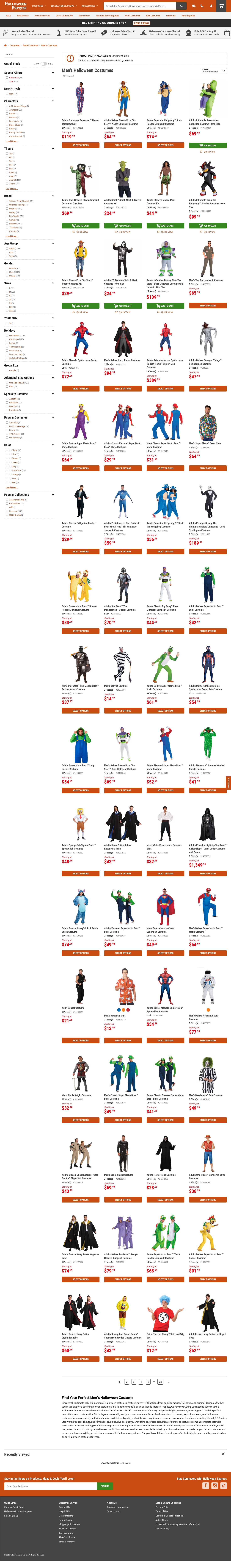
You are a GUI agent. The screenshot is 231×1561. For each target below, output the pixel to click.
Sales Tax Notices (67, 1528)
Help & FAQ (64, 1511)
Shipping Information (69, 1524)
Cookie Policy (162, 1528)
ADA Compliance (67, 1537)
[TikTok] (223, 1485)
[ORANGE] (123, 1010)
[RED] (128, 1010)
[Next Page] (168, 1382)
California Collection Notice (169, 1515)
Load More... (12, 141)
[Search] (181, 6)
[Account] (211, 6)
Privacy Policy (163, 1506)
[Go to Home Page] (5, 45)
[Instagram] (214, 1485)
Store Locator (113, 1511)
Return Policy (65, 1519)
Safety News (162, 1519)
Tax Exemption (66, 1532)
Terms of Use (162, 1511)
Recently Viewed (16, 1454)
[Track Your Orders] (194, 6)
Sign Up (105, 1486)
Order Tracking (66, 1515)
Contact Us (64, 1506)
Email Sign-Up (11, 1515)
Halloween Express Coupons (18, 1511)
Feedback (228, 783)
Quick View (209, 151)
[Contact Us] (202, 6)
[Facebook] (205, 1485)
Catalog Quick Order (14, 1506)
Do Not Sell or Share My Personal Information (178, 1524)
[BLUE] (119, 1010)
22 (160, 1381)
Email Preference (67, 1541)
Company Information (118, 1506)
